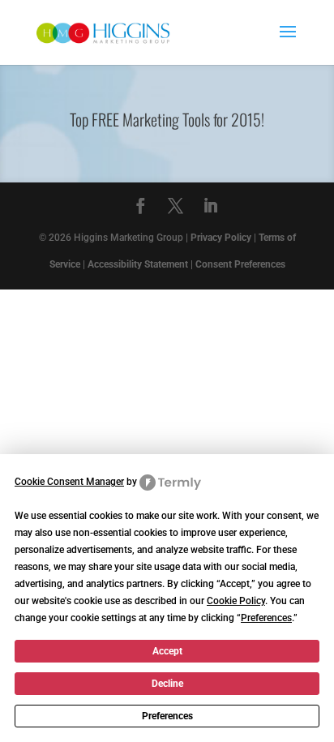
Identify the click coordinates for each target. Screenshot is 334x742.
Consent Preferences (240, 264)
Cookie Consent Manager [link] (69, 481)
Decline (167, 683)
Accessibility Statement (138, 264)
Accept (167, 651)
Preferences (167, 716)
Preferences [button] (266, 618)
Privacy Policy (221, 237)
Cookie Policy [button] (236, 601)
